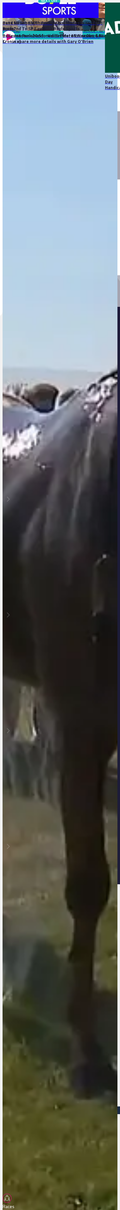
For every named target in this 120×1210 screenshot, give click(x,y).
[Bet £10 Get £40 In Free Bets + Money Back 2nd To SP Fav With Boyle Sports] (42, 10)
